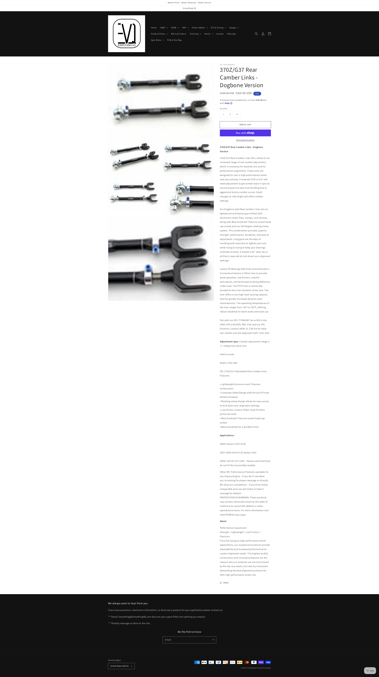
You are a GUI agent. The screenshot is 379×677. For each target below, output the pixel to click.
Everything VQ (251, 668)
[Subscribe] (213, 640)
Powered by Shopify (264, 668)
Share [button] (226, 582)
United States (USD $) (119, 666)
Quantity (223, 108)
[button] (163, 27)
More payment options (245, 140)
